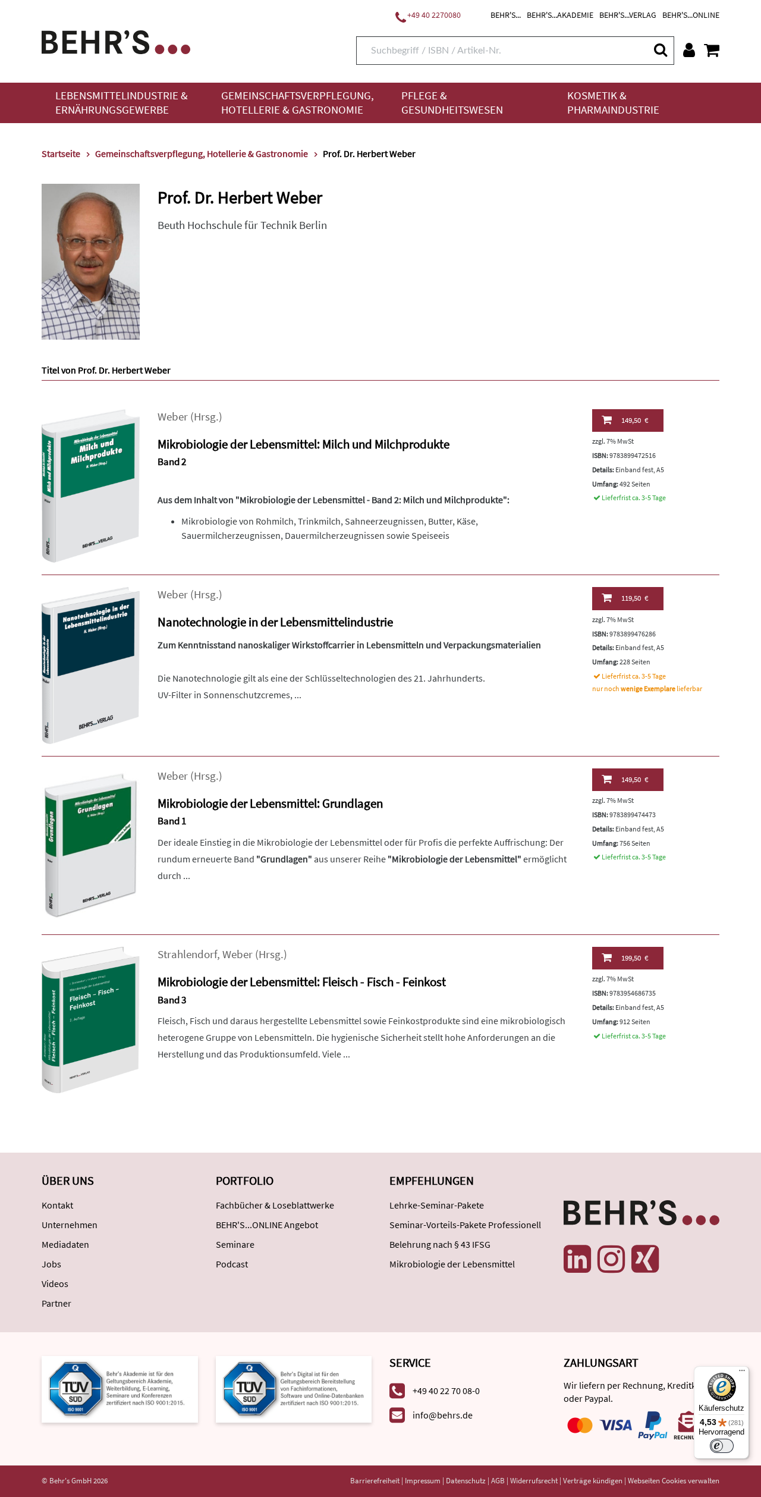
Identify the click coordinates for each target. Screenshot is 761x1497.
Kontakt (57, 1205)
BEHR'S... (505, 15)
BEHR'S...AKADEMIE (560, 15)
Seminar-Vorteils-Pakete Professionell (465, 1225)
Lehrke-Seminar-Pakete (436, 1205)
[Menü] (742, 1373)
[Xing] (645, 1259)
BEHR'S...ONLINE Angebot (267, 1225)
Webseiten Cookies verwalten (673, 1481)
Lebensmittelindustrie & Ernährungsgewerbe (121, 103)
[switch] (722, 1446)
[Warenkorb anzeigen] (711, 50)
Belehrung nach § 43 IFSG (439, 1244)
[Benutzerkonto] (689, 50)
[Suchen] (660, 49)
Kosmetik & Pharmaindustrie (613, 103)
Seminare (235, 1244)
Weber (173, 416)
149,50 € (634, 420)
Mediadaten (65, 1244)
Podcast (232, 1264)
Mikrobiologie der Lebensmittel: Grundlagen (270, 803)
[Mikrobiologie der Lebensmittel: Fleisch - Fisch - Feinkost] (91, 1019)
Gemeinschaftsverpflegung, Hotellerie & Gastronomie (297, 103)
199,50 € (634, 958)
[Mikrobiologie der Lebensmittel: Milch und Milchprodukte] (91, 485)
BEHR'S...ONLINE (690, 15)
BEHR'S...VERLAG (627, 15)
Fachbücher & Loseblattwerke (275, 1205)
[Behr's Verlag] (116, 41)
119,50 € (634, 598)
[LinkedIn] (577, 1259)
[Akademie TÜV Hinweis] (294, 1388)
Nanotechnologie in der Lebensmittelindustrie (275, 622)
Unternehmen (70, 1225)
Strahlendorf (187, 954)
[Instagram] (611, 1259)
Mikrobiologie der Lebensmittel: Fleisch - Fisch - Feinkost (302, 982)
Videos (55, 1283)
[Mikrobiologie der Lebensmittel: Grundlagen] (91, 844)
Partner (56, 1303)
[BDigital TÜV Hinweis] (120, 1388)
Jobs (51, 1264)
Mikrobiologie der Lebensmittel (452, 1264)
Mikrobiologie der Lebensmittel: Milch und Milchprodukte (303, 444)
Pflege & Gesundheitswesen (452, 103)
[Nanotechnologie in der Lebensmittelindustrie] (91, 664)
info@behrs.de (443, 1415)
